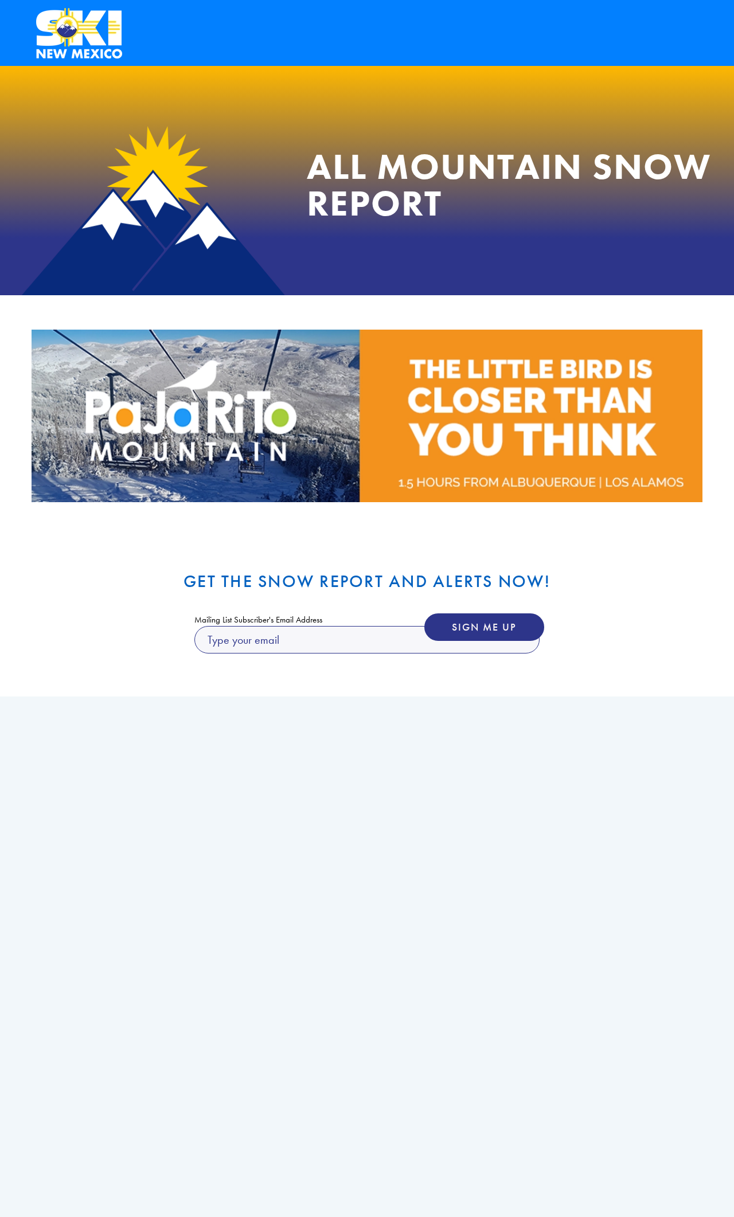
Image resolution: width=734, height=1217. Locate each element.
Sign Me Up (484, 626)
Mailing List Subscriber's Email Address (258, 619)
